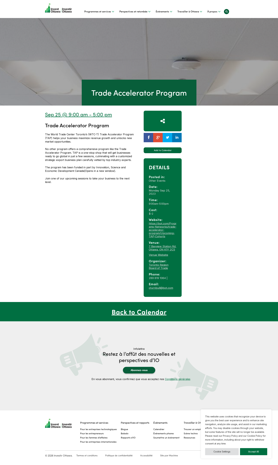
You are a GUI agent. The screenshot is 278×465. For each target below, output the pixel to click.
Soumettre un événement (166, 437)
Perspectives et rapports (135, 422)
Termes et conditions (86, 455)
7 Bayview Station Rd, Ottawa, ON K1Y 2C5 (162, 248)
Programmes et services (97, 11)
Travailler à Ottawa (188, 11)
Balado (124, 433)
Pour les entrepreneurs (92, 433)
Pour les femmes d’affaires (93, 437)
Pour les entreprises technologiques (98, 429)
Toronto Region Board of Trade (158, 266)
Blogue (124, 429)
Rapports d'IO (128, 437)
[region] (236, 434)
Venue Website (158, 254)
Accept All (253, 451)
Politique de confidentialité (119, 455)
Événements (162, 11)
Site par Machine (169, 455)
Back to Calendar (139, 311)
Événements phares (163, 433)
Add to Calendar (162, 150)
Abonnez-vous (139, 370)
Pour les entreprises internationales (98, 441)
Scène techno (191, 433)
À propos (212, 11)
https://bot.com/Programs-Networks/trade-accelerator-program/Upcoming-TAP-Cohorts (162, 230)
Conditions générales (177, 379)
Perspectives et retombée (133, 11)
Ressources (189, 437)
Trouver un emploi (193, 429)
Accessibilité (146, 455)
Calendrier (158, 429)
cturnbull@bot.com (161, 287)
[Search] (226, 11)
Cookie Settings (221, 451)
